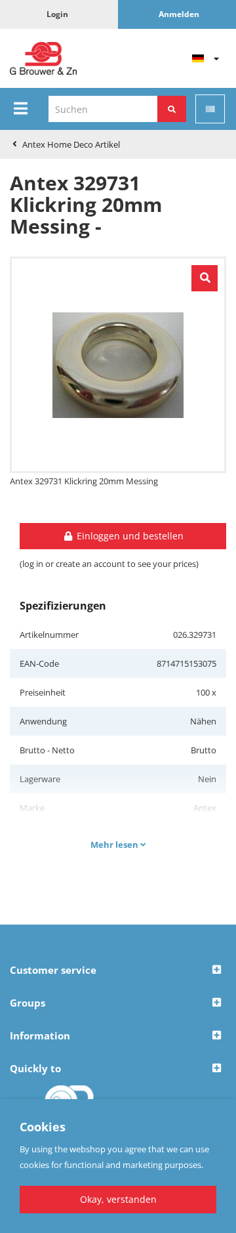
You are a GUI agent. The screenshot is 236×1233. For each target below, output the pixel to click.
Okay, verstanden (118, 1199)
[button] (118, 970)
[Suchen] (171, 109)
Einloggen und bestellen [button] (129, 536)
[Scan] (210, 108)
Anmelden (179, 14)
